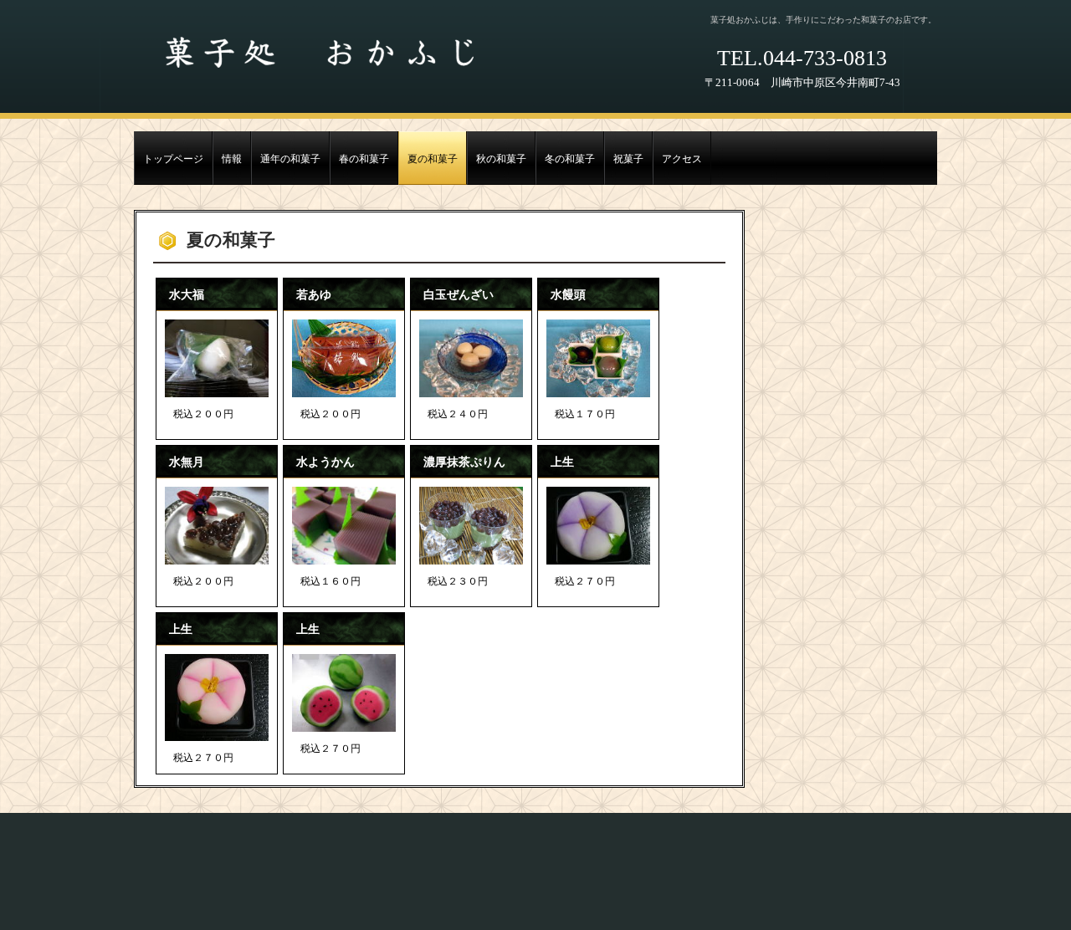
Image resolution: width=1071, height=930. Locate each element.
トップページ (173, 159)
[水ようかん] (344, 526)
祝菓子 (628, 159)
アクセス (682, 159)
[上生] (598, 525)
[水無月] (217, 526)
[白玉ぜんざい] (471, 358)
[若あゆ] (344, 358)
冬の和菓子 (570, 159)
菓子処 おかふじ (317, 54)
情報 (232, 159)
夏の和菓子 (432, 159)
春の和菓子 (364, 159)
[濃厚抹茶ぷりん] (471, 526)
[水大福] (217, 358)
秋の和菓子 (501, 159)
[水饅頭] (598, 358)
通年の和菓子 (290, 159)
